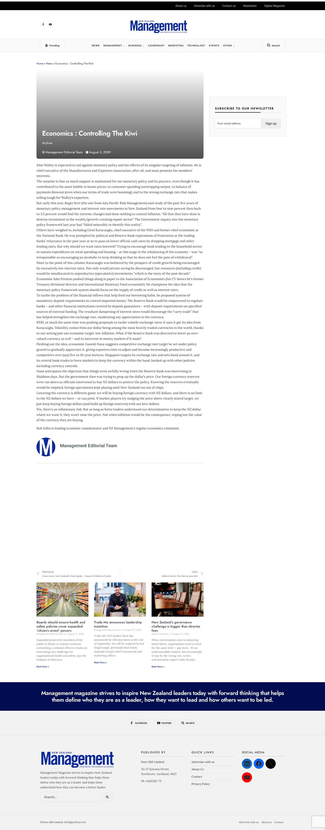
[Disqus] (120, 517)
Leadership (156, 45)
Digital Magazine (274, 5)
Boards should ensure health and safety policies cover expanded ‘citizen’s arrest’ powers (60, 626)
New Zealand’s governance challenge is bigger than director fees (176, 626)
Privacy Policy (200, 784)
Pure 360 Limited (152, 762)
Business (134, 45)
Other (227, 45)
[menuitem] (114, 45)
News (96, 45)
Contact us (229, 5)
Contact (196, 776)
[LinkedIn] (247, 764)
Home (39, 63)
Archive (47, 143)
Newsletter (250, 5)
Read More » (42, 666)
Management (112, 45)
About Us (197, 769)
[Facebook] (259, 764)
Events (214, 45)
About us (180, 5)
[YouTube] (247, 777)
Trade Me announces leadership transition (118, 624)
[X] (271, 764)
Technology (196, 45)
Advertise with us (204, 5)
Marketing (176, 45)
